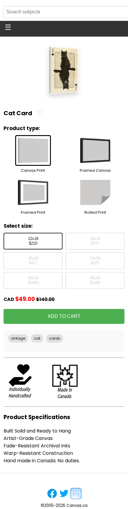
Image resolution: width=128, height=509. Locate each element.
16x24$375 (95, 241)
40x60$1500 (95, 280)
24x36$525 (95, 261)
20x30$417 (33, 261)
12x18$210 (33, 241)
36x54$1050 (33, 280)
